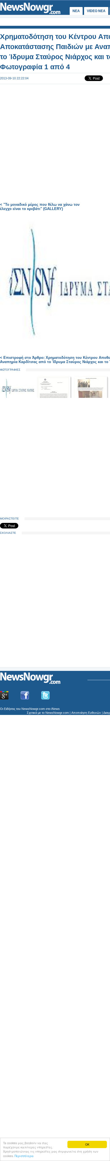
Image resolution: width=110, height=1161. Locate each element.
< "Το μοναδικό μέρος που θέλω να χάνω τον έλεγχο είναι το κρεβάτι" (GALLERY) (40, 206)
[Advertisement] (42, 623)
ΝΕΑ (76, 11)
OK (87, 1144)
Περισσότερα (24, 1156)
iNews (55, 708)
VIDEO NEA (96, 11)
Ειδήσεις (9, 708)
